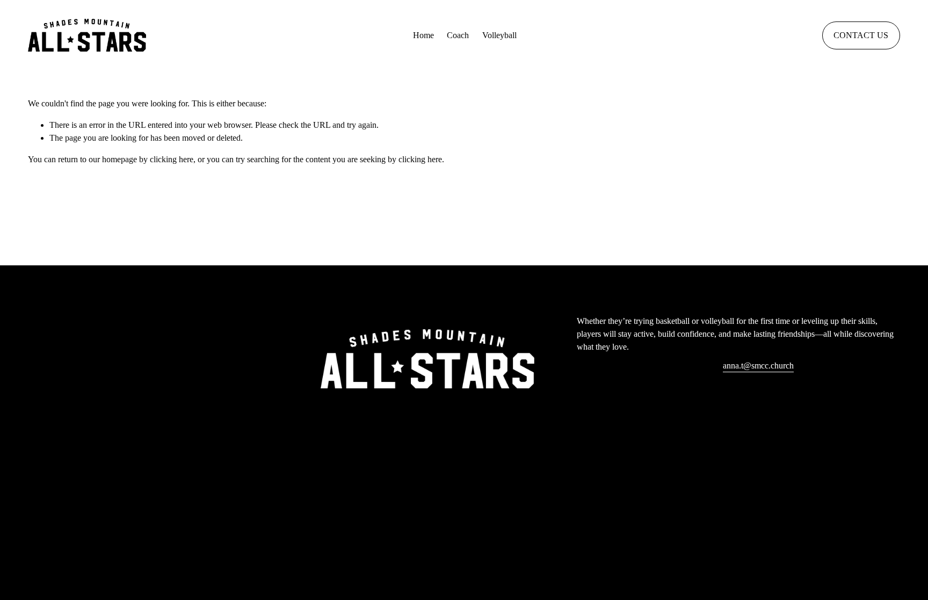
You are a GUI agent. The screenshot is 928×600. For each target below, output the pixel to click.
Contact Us (860, 35)
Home (423, 35)
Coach (458, 35)
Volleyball (499, 35)
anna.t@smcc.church (758, 365)
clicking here (171, 159)
